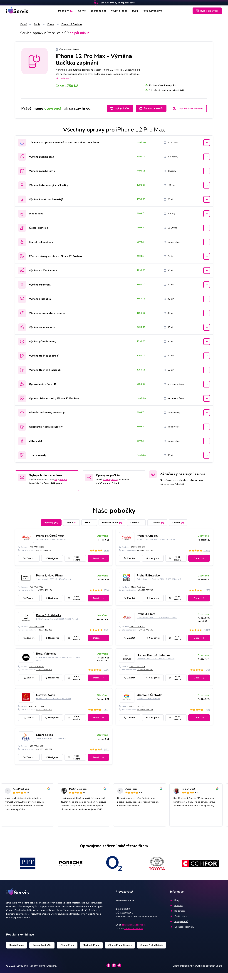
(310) (106, 590)
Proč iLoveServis (153, 10)
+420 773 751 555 (137, 706)
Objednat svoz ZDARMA (190, 108)
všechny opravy (110, 479)
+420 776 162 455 (36, 627)
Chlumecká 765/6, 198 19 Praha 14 (51, 539)
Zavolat (30, 558)
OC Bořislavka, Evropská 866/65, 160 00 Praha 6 (57, 619)
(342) (106, 630)
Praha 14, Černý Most (50, 536)
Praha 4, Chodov (147, 536)
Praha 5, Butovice (148, 575)
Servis (82, 10)
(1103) (106, 709)
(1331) (206, 550)
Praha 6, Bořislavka (48, 615)
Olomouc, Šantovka (149, 695)
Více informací (63, 78)
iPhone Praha (67, 945)
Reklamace (179, 910)
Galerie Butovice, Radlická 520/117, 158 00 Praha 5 (159, 579)
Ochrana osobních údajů (209, 966)
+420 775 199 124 (36, 587)
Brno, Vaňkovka (46, 653)
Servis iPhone (16, 945)
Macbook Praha (91, 945)
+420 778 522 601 (137, 666)
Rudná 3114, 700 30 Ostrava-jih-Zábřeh (53, 698)
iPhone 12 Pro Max (71, 24)
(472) (106, 749)
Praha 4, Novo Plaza (49, 575)
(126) (106, 550)
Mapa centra (76, 558)
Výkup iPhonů (181, 921)
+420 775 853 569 (145, 550)
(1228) (206, 590)
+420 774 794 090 (36, 547)
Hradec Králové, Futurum (153, 655)
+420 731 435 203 (137, 627)
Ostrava (136, 522)
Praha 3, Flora (146, 614)
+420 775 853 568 (137, 547)
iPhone (50, 24)
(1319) (206, 630)
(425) (207, 709)
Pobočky (66, 10)
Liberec (178, 522)
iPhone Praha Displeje (120, 945)
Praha (71, 522)
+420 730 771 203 (137, 587)
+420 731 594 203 (36, 666)
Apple (37, 24)
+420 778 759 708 (145, 590)
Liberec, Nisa (44, 735)
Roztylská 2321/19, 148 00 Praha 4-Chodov (156, 539)
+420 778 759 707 (44, 669)
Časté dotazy (180, 916)
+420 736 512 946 (36, 706)
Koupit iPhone (119, 10)
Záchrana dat (98, 10)
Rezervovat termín (153, 108)
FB (56, 479)
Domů (23, 24)
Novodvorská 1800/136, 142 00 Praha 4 (53, 579)
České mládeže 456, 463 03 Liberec (51, 738)
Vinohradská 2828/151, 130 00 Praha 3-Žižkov (157, 617)
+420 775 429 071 (36, 746)
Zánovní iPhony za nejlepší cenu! (117, 2)
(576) (207, 669)
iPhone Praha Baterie (151, 945)
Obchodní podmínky (184, 926)
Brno (89, 522)
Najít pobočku (122, 108)
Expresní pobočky (41, 945)
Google (63, 479)
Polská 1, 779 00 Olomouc (148, 698)
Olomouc (157, 522)
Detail (96, 558)
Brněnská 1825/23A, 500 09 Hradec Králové (155, 659)
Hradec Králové (112, 522)
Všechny (51, 522)
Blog (135, 10)
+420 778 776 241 (145, 630)
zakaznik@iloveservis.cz (133, 924)
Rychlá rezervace (209, 10)
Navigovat (53, 558)
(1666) (106, 669)
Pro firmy (178, 905)
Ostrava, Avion (45, 695)
